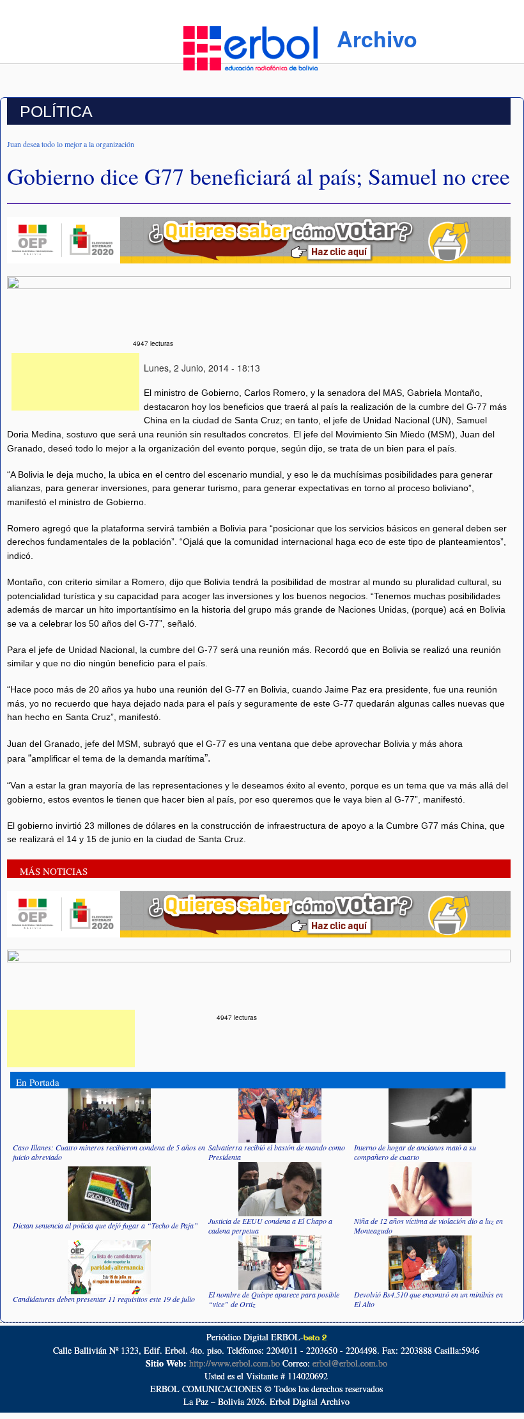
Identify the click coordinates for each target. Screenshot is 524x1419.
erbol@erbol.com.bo (349, 1363)
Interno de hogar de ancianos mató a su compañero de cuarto (415, 1152)
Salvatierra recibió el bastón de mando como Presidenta (276, 1152)
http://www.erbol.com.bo (234, 1363)
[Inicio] (250, 46)
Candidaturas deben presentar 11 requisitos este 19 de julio (104, 1299)
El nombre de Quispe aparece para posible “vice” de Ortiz (273, 1299)
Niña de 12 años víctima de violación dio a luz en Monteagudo (428, 1225)
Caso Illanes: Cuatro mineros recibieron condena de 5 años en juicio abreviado (109, 1152)
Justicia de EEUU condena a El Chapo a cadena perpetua (270, 1225)
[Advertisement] (75, 382)
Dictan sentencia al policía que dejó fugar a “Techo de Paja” (105, 1225)
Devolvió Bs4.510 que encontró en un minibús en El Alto (428, 1299)
